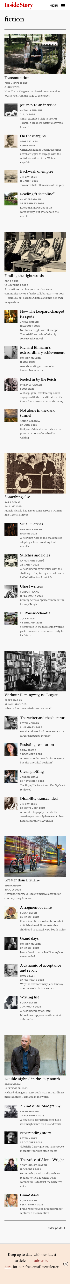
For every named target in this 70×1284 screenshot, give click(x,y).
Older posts (55, 1228)
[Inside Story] (24, 5)
